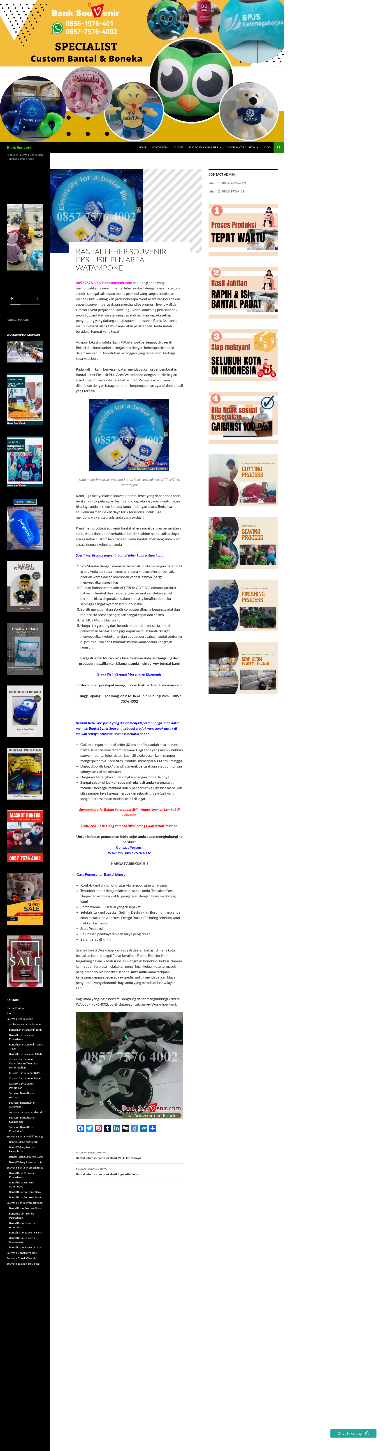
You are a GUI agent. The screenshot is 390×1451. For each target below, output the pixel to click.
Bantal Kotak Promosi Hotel (25, 1208)
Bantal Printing (15, 1008)
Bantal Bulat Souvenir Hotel (25, 1197)
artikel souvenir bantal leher (25, 1024)
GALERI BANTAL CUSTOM (241, 147)
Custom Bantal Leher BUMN (25, 1073)
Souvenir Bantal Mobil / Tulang (25, 1136)
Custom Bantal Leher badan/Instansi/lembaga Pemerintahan (23, 1063)
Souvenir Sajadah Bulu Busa (23, 1263)
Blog (267, 147)
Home (142, 147)
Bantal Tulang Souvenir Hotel (26, 1162)
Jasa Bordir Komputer (203, 147)
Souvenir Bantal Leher (20, 1018)
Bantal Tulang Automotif (23, 1142)
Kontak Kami (160, 147)
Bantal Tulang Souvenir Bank (26, 1156)
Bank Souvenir (20, 147)
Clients (178, 147)
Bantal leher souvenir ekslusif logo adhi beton (107, 1171)
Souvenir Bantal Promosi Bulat (25, 1167)
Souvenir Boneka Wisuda (21, 1258)
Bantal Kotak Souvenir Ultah (25, 1247)
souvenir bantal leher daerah (26, 1112)
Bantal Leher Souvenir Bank (25, 1029)
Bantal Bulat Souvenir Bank (25, 1192)
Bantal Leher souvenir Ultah (25, 1054)
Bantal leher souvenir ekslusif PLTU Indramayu (108, 1155)
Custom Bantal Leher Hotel (25, 1078)
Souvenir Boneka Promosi (22, 1252)
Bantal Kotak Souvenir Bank (25, 1232)
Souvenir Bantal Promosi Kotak (25, 1202)
